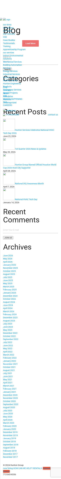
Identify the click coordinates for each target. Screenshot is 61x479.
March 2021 (8, 386)
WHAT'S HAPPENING (12, 99)
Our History (8, 28)
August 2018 (9, 448)
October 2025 (9, 271)
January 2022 (9, 361)
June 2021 (8, 376)
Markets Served (10, 80)
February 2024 (10, 314)
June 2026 (8, 255)
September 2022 (10, 339)
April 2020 (7, 420)
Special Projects (10, 93)
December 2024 (10, 296)
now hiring (8, 468)
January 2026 (9, 265)
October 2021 (9, 367)
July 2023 (7, 324)
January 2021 (9, 392)
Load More (30, 43)
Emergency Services (12, 90)
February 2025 (10, 289)
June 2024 (8, 305)
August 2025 (9, 274)
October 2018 (9, 441)
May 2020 (7, 417)
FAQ (5, 102)
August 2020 (9, 407)
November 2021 (10, 364)
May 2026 (7, 259)
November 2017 (10, 457)
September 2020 (10, 404)
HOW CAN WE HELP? (23, 468)
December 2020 (10, 395)
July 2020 (7, 410)
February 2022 (10, 358)
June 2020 (8, 413)
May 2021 (7, 379)
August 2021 (9, 370)
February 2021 (10, 389)
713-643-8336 (12, 115)
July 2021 (7, 373)
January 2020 (9, 429)
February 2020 (10, 426)
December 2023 (10, 317)
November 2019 (10, 435)
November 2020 (10, 398)
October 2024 (9, 299)
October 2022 (9, 336)
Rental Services (10, 77)
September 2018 (10, 444)
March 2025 (8, 286)
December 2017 (10, 454)
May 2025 (7, 283)
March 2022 (8, 355)
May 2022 (7, 348)
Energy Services (10, 71)
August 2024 (9, 302)
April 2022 (7, 351)
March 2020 (8, 423)
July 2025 (7, 277)
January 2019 (9, 438)
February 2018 (10, 451)
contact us (11, 110)
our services (8, 52)
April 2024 (7, 308)
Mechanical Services (12, 62)
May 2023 (7, 330)
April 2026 (7, 262)
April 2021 (7, 382)
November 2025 (10, 268)
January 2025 (9, 293)
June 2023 (8, 327)
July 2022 (7, 342)
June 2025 (8, 280)
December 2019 (10, 432)
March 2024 (8, 311)
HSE (5, 37)
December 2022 (10, 333)
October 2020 (9, 401)
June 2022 (8, 345)
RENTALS (37, 468)
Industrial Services (11, 74)
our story (7, 24)
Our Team (7, 31)
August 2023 (9, 320)
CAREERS (7, 105)
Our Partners (9, 34)
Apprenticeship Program (14, 49)
